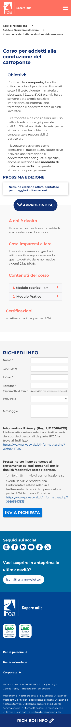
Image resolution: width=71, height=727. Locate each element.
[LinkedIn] (23, 547)
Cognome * (11, 368)
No (13, 475)
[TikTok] (39, 547)
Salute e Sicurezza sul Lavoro (21, 30)
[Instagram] (6, 547)
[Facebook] (14, 547)
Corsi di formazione (15, 25)
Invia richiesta (22, 512)
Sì (21, 475)
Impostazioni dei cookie (35, 688)
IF (4, 684)
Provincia (9, 398)
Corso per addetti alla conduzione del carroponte (33, 34)
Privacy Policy (47, 684)
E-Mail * (8, 377)
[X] (47, 547)
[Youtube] (31, 547)
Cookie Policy (11, 688)
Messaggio (10, 411)
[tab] (35, 288)
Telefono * (9, 386)
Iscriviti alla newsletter (23, 579)
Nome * (8, 360)
